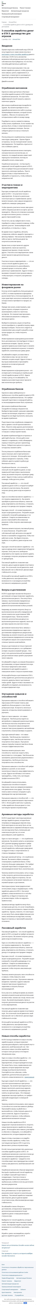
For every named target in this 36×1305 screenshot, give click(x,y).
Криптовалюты (6, 1292)
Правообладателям (8, 1278)
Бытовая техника (7, 1295)
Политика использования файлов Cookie (15, 1272)
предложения (29, 1077)
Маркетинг (5, 11)
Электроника (18, 1292)
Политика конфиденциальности (12, 1275)
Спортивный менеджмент (10, 17)
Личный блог (13, 22)
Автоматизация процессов (20, 11)
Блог (3, 1264)
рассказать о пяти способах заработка (15, 54)
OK (25, 1303)
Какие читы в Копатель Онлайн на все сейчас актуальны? (18, 1245)
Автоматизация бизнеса (10, 8)
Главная (4, 22)
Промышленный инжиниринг (12, 14)
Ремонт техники (25, 8)
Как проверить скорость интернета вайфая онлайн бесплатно (17, 1253)
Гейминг (23, 1289)
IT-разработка (19, 1295)
